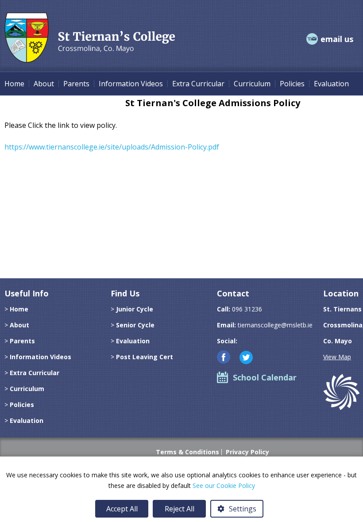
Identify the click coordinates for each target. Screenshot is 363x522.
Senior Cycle (135, 325)
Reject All (179, 509)
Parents (76, 83)
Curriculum (252, 83)
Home (14, 83)
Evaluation (331, 83)
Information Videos (131, 83)
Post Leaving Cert (144, 357)
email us (337, 39)
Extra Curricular (198, 83)
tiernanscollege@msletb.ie (275, 325)
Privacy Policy (247, 452)
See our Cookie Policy (224, 485)
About (44, 83)
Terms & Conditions (187, 452)
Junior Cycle (134, 309)
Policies (292, 83)
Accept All (122, 509)
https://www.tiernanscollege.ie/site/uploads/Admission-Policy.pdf (111, 147)
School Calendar (265, 377)
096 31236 (247, 309)
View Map (337, 357)
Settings (242, 509)
